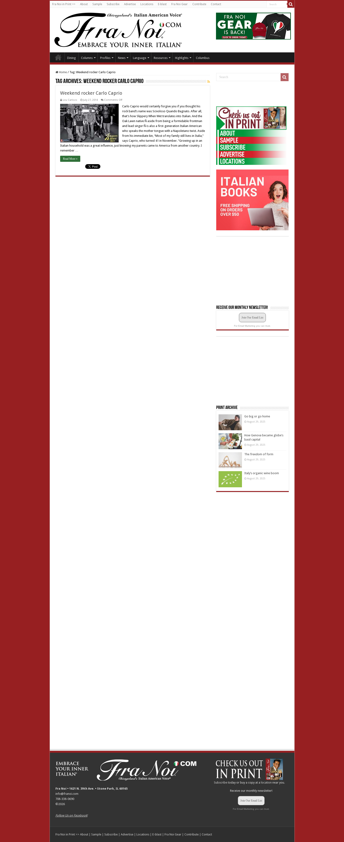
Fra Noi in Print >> (63, 4)
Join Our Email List (252, 317)
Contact (216, 4)
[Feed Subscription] (208, 81)
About (84, 4)
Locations (146, 4)
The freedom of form (258, 454)
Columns (87, 58)
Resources (161, 58)
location (266, 782)
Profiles (105, 58)
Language (139, 58)
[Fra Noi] (123, 29)
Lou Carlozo (70, 99)
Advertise (130, 4)
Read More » (70, 158)
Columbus (202, 58)
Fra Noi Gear (179, 4)
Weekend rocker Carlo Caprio (91, 93)
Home (58, 57)
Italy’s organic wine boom (261, 473)
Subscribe (113, 4)
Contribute (199, 4)
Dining (71, 58)
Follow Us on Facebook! (71, 815)
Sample (97, 4)
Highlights (181, 58)
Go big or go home (257, 416)
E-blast (162, 4)
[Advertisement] (251, 94)
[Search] (290, 4)
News (121, 58)
